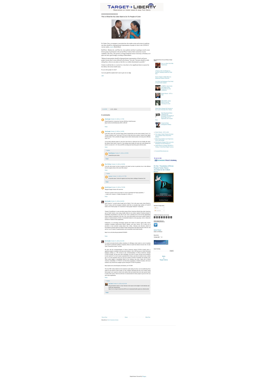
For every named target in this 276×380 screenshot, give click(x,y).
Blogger (144, 376)
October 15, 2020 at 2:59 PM (121, 153)
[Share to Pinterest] (116, 109)
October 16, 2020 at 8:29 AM (120, 283)
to (163, 258)
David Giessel (108, 187)
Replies (108, 150)
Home (126, 317)
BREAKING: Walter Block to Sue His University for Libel (166, 102)
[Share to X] (113, 109)
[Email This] (111, 109)
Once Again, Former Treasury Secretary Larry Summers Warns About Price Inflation (164, 135)
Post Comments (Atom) (113, 320)
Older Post (147, 317)
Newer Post (104, 317)
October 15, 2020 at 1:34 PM (117, 131)
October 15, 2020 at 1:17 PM (117, 119)
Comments (158, 210)
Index (163, 256)
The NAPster (108, 164)
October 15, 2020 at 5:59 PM (118, 164)
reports (112, 47)
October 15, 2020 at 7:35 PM (118, 187)
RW (103, 75)
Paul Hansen (112, 153)
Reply (106, 126)
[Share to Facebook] (115, 109)
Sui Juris (111, 283)
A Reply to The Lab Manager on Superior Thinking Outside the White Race (163, 72)
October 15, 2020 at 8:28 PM (117, 201)
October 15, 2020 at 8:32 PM (117, 241)
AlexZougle (107, 119)
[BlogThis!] (112, 109)
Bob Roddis (108, 201)
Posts (157, 207)
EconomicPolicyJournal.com (161, 151)
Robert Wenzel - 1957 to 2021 (162, 132)
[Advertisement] (126, 91)
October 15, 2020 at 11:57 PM (119, 176)
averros (110, 176)
